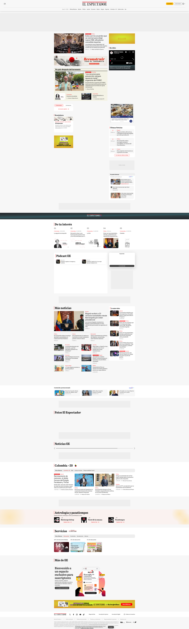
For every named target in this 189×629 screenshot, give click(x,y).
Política (93, 34)
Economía (67, 344)
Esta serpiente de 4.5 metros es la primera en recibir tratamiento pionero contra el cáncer (125, 153)
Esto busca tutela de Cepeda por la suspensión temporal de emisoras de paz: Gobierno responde (84, 491)
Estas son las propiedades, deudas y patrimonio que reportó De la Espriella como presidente (110, 235)
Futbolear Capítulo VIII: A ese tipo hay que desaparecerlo (94, 262)
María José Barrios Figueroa (98, 49)
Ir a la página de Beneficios (62, 588)
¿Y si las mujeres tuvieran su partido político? (72, 368)
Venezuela (67, 355)
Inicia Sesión (178, 3)
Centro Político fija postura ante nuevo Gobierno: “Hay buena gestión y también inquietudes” (126, 345)
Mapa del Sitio (92, 614)
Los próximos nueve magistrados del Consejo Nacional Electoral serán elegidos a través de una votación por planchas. (96, 46)
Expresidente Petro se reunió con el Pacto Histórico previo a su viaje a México (100, 368)
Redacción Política (86, 494)
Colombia (94, 72)
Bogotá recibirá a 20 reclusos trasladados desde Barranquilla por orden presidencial (125, 133)
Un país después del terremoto (68, 69)
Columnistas (69, 94)
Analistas (118, 484)
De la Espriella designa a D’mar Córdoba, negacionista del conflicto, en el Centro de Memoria (104, 491)
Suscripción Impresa (103, 614)
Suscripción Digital (116, 614)
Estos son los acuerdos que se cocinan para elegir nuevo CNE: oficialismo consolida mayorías (96, 39)
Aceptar (111, 627)
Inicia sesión (58, 128)
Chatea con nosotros (130, 614)
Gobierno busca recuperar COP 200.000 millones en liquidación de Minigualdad (120, 67)
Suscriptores (122, 321)
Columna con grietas (71, 96)
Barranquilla (93, 334)
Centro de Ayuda (69, 619)
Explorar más (67, 522)
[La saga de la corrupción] (61, 243)
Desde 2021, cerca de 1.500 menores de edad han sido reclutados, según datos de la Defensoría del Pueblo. (63, 486)
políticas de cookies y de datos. (87, 628)
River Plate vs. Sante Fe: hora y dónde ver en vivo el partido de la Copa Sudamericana (100, 349)
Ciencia (118, 149)
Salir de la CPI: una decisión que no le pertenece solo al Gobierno (125, 486)
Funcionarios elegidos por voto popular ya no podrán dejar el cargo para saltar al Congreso (126, 315)
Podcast (88, 260)
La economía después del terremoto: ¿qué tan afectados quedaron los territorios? (72, 349)
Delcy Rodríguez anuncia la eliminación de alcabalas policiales (72, 358)
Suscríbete (169, 3)
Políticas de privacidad (81, 619)
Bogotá (118, 130)
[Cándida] (127, 243)
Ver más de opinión (62, 109)
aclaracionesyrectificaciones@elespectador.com (98, 624)
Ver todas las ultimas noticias (122, 155)
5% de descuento (91, 540)
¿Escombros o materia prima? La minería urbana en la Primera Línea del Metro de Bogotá (100, 359)
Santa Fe (94, 344)
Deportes (63, 260)
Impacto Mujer (68, 365)
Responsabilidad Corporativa (110, 619)
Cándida (122, 233)
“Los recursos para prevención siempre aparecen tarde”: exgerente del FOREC (93, 77)
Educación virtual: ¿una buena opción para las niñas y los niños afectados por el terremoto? (78, 235)
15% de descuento (75, 540)
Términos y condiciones (95, 619)
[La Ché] (94, 243)
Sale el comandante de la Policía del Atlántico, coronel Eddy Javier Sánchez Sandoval (99, 337)
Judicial (121, 311)
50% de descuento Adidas (61, 540)
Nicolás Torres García (127, 480)
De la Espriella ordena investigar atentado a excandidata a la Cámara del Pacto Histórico (124, 143)
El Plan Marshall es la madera (98, 96)
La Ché (89, 233)
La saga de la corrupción (60, 233)
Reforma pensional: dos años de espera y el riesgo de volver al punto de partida (126, 355)
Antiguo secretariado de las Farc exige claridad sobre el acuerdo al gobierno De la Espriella (124, 477)
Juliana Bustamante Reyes (128, 489)
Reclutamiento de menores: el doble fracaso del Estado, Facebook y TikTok (61, 479)
